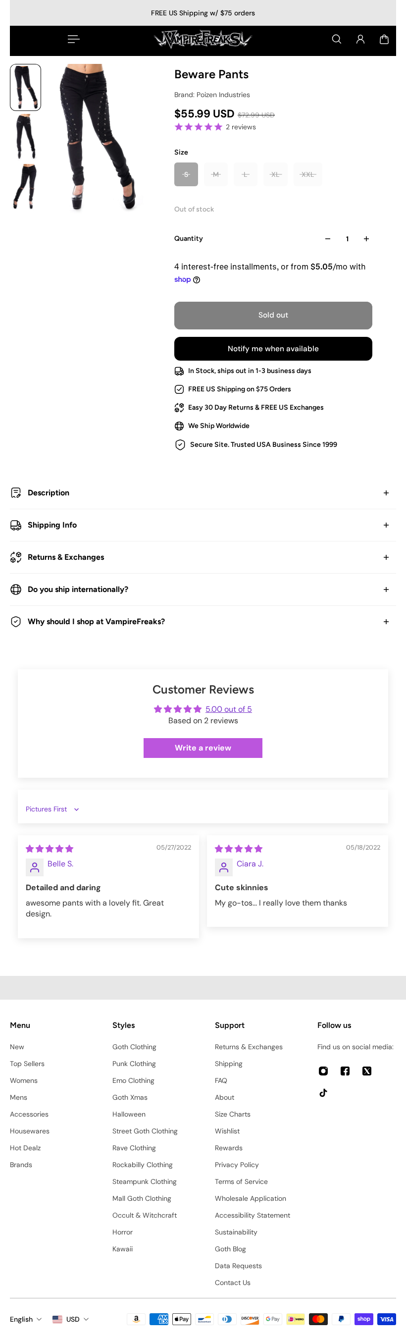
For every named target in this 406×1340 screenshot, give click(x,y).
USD (73, 1319)
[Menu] (72, 39)
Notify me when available (273, 349)
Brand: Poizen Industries (212, 94)
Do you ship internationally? (78, 589)
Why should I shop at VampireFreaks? (96, 621)
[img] (49, 849)
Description (48, 492)
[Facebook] (345, 1071)
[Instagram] (323, 1071)
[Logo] (203, 39)
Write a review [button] (203, 748)
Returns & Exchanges (66, 557)
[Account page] (360, 39)
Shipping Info (52, 525)
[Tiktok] (323, 1093)
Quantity (188, 238)
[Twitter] (367, 1071)
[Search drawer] (337, 39)
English (21, 1319)
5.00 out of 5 (228, 709)
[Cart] (384, 39)
